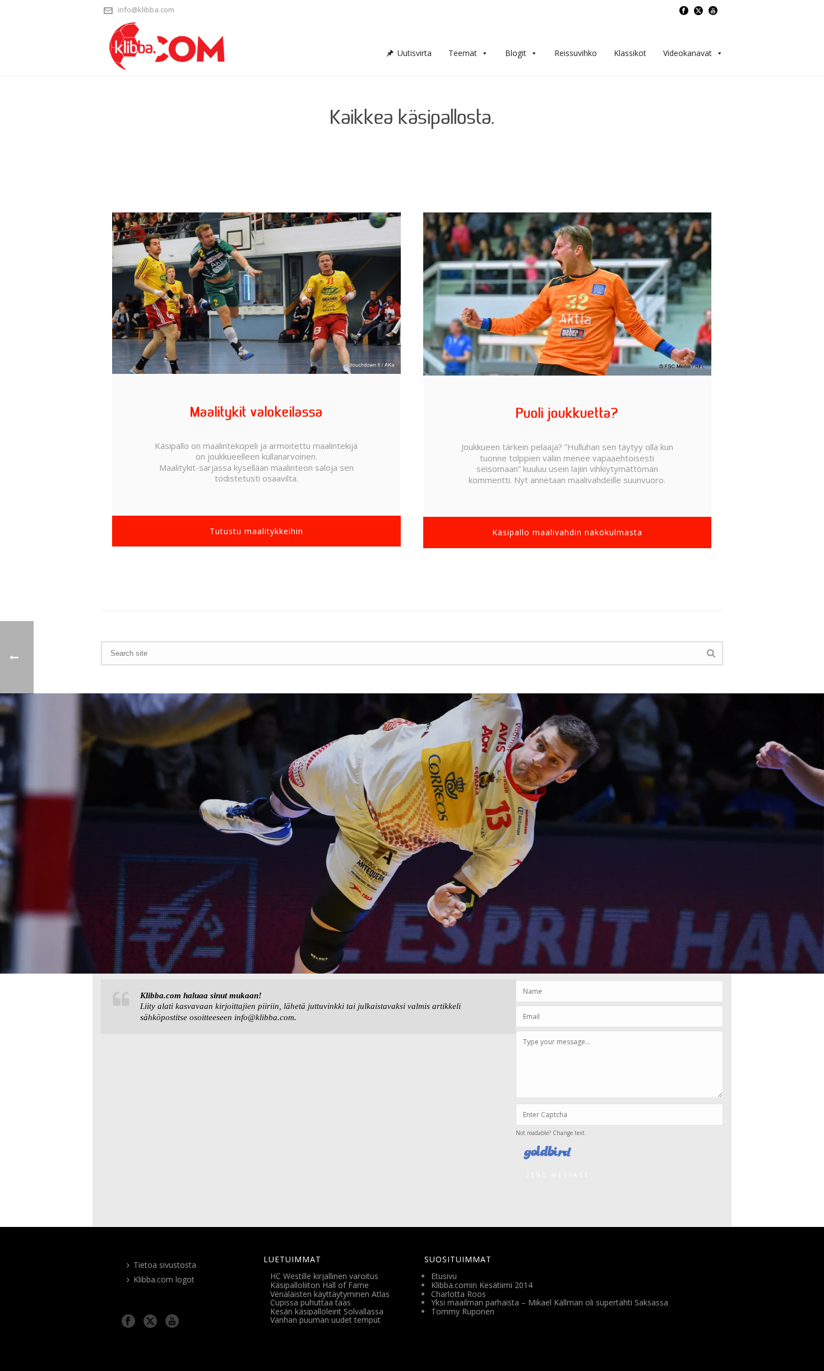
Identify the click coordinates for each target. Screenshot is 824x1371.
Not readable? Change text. (551, 1133)
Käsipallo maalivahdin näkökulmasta (567, 532)
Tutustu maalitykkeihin (256, 531)
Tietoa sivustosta (164, 1264)
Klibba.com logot (164, 1279)
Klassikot (630, 53)
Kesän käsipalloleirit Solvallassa (326, 1311)
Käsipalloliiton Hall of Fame (319, 1285)
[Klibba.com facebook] (128, 1321)
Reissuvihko (575, 53)
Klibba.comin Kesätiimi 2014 (482, 1285)
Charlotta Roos (458, 1294)
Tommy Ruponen (462, 1311)
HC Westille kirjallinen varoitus (324, 1276)
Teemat (462, 53)
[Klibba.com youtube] (172, 1321)
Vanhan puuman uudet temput (325, 1319)
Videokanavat (687, 53)
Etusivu (444, 1276)
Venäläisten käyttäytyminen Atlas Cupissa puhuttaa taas (330, 1298)
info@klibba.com (146, 9)
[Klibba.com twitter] (150, 1321)
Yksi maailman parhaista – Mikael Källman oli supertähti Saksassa (549, 1302)
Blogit (515, 53)
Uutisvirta (414, 53)
